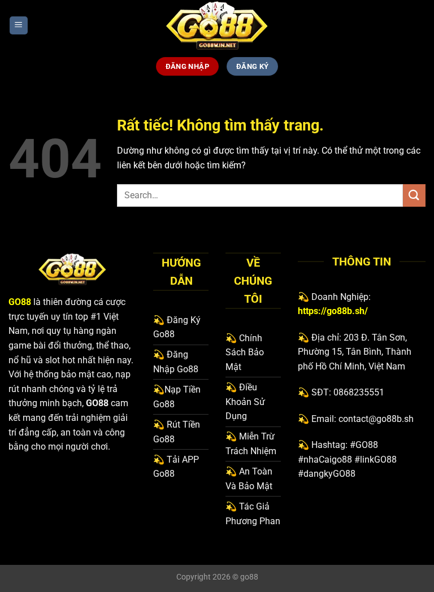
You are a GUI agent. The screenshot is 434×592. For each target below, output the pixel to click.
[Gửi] (414, 195)
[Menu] (19, 25)
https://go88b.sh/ (333, 311)
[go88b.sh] (217, 25)
